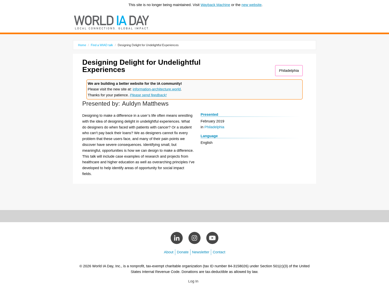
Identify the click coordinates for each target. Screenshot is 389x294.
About (168, 252)
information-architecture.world (157, 89)
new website (252, 5)
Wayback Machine (215, 5)
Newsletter (200, 252)
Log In (193, 281)
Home (82, 45)
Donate (183, 252)
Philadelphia (289, 71)
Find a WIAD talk (102, 45)
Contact (219, 252)
